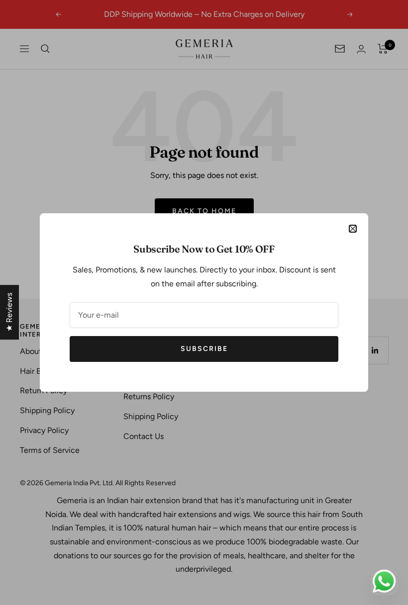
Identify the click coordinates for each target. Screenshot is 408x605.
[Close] (352, 228)
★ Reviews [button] (9, 312)
